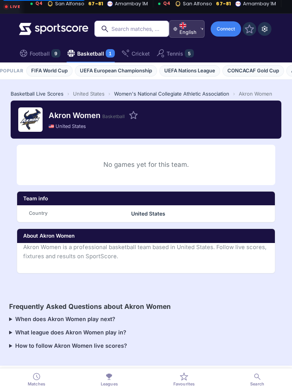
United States (71, 126)
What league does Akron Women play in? (70, 332)
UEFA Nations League (189, 70)
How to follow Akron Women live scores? (71, 345)
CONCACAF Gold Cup (253, 70)
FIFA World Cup (49, 70)
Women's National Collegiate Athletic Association (171, 94)
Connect (226, 29)
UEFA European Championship (116, 70)
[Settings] (264, 29)
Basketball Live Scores (37, 94)
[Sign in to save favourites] (249, 29)
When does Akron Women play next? (65, 319)
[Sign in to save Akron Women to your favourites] (133, 115)
